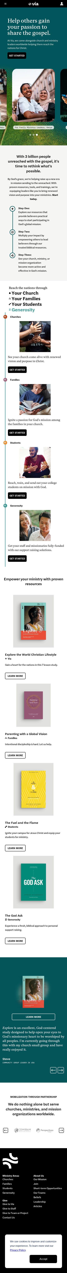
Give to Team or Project (15, 1213)
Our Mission (40, 1179)
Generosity (8, 1192)
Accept (43, 1259)
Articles (38, 1206)
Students (7, 1188)
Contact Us (8, 1217)
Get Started (17, 55)
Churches (7, 1179)
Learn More (15, 676)
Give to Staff (9, 1208)
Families (7, 1183)
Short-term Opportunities (48, 1188)
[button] (30, 135)
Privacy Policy (18, 1250)
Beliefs (37, 1197)
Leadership (40, 1201)
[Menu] (7, 4)
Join (36, 1183)
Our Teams (39, 1192)
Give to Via (8, 1204)
